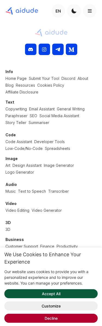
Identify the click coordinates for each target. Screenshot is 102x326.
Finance (47, 246)
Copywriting (16, 109)
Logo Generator (19, 172)
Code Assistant (18, 141)
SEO (33, 115)
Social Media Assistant (59, 115)
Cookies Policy (50, 85)
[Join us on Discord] (30, 49)
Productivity (67, 246)
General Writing (71, 109)
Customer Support (21, 246)
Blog (9, 85)
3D (7, 229)
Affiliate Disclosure (21, 92)
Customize (51, 306)
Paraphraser (16, 115)
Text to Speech (32, 191)
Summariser (39, 122)
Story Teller (15, 122)
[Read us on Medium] (71, 49)
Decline (51, 318)
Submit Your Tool (44, 78)
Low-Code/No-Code (24, 148)
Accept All (51, 293)
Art (7, 165)
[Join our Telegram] (58, 49)
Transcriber (58, 191)
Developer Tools (49, 141)
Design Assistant (27, 165)
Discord (68, 78)
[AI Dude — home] (21, 10)
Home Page (16, 78)
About (83, 78)
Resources (25, 85)
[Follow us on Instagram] (44, 49)
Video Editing (17, 210)
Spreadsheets (57, 148)
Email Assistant (42, 109)
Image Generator (59, 165)
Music (10, 191)
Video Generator (47, 210)
